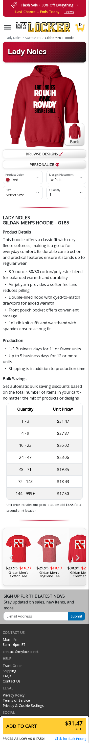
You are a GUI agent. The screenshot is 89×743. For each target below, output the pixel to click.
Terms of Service (16, 700)
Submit (76, 616)
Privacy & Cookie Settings (23, 705)
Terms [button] (69, 12)
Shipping (9, 670)
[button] (7, 27)
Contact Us (12, 681)
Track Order (12, 665)
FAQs (7, 676)
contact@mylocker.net (21, 651)
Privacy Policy (13, 695)
